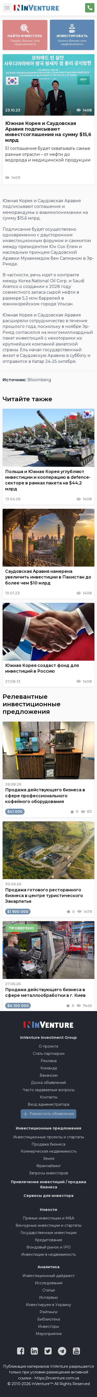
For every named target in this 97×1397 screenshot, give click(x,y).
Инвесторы (48, 1326)
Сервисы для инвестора (48, 1195)
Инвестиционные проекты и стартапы (48, 1137)
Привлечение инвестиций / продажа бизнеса (48, 1184)
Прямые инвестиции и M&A (48, 1218)
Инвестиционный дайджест (49, 1275)
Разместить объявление (51, 1113)
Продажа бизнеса (48, 1144)
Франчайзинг (48, 1165)
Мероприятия (49, 1333)
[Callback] (89, 7)
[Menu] (7, 7)
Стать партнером (48, 1053)
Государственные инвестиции (48, 1232)
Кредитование (48, 1240)
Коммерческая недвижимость (49, 1151)
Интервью (48, 1297)
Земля (48, 1158)
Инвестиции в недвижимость (48, 1254)
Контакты (48, 1097)
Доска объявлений (48, 1082)
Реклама (49, 1061)
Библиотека (48, 1319)
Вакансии (49, 1075)
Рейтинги (48, 1312)
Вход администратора (48, 1104)
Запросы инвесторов (48, 1173)
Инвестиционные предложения (48, 1128)
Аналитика (48, 1267)
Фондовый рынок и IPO (48, 1247)
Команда (48, 1068)
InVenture (48, 1037)
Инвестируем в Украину (48, 1304)
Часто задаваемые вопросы (48, 1090)
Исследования (48, 1283)
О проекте (48, 1046)
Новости (48, 1209)
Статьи (48, 1290)
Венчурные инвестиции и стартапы (48, 1225)
